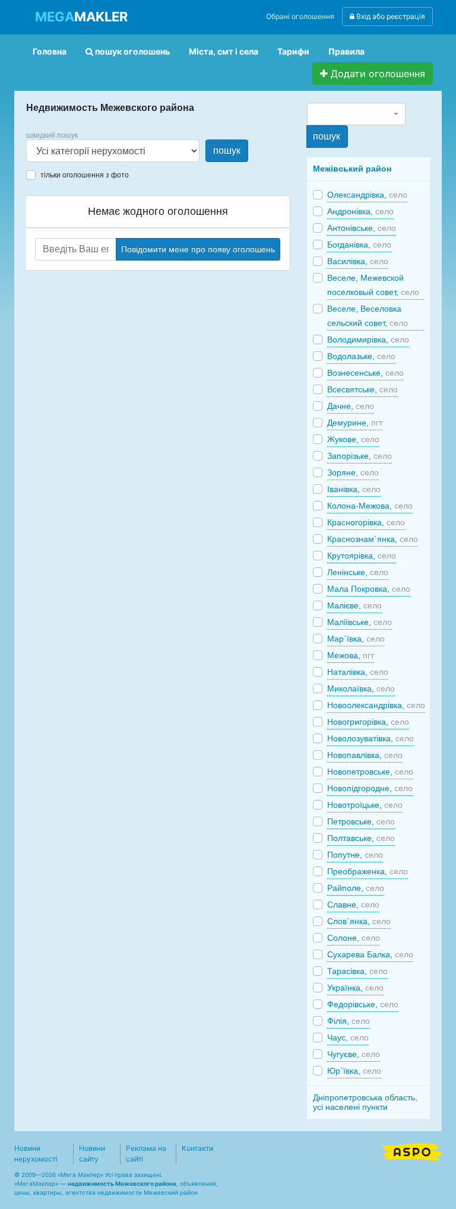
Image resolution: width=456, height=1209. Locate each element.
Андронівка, (360, 211)
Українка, (355, 987)
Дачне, (350, 406)
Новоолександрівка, (376, 705)
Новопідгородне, (370, 788)
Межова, (350, 655)
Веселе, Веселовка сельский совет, (367, 316)
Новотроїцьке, (365, 805)
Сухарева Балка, (370, 954)
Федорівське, (362, 1004)
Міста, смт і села (223, 51)
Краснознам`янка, (372, 539)
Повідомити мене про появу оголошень (198, 249)
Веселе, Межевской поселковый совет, (373, 285)
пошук (226, 150)
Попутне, (355, 854)
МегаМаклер (36, 1183)
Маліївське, (359, 622)
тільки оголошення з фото (84, 175)
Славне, (353, 904)
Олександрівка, (367, 194)
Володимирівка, (368, 339)
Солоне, (353, 938)
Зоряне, (353, 472)
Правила (346, 51)
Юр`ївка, (354, 1070)
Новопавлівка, (365, 755)
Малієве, (354, 605)
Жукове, (353, 439)
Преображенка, (367, 871)
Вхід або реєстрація (389, 16)
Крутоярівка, (361, 555)
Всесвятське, (362, 389)
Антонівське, (361, 228)
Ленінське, (357, 572)
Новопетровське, (370, 771)
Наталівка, (357, 672)
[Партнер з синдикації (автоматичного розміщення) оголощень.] (412, 1151)
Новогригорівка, (368, 721)
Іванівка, (354, 489)
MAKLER (81, 16)
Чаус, (348, 1037)
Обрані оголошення (300, 16)
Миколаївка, (361, 688)
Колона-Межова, (370, 505)
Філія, (348, 1021)
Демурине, (354, 422)
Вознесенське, (365, 372)
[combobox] (356, 114)
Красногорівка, (366, 522)
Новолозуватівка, (370, 738)
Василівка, (357, 261)
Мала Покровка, (368, 589)
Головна (49, 51)
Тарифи (293, 51)
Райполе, (355, 888)
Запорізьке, (359, 456)
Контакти (197, 1148)
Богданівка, (359, 244)
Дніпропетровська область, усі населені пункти (365, 1102)
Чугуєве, (353, 1054)
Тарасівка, (357, 971)
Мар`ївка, (356, 638)
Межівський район (352, 168)
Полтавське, (361, 838)
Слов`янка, (359, 921)
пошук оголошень (131, 51)
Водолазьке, (361, 356)
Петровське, (361, 821)
